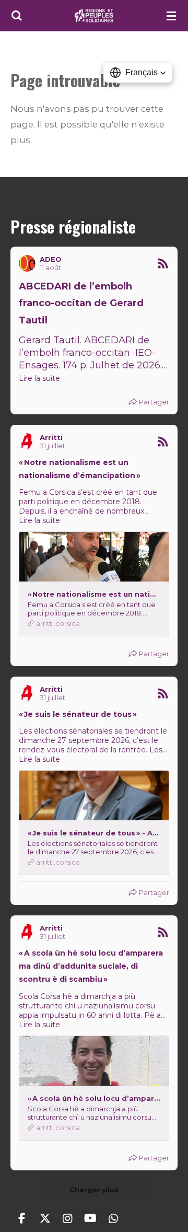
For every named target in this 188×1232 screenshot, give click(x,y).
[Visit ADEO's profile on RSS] (27, 263)
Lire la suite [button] (39, 378)
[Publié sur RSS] (163, 263)
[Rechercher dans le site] (16, 15)
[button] (138, 72)
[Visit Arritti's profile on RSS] (27, 441)
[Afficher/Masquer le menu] (171, 15)
